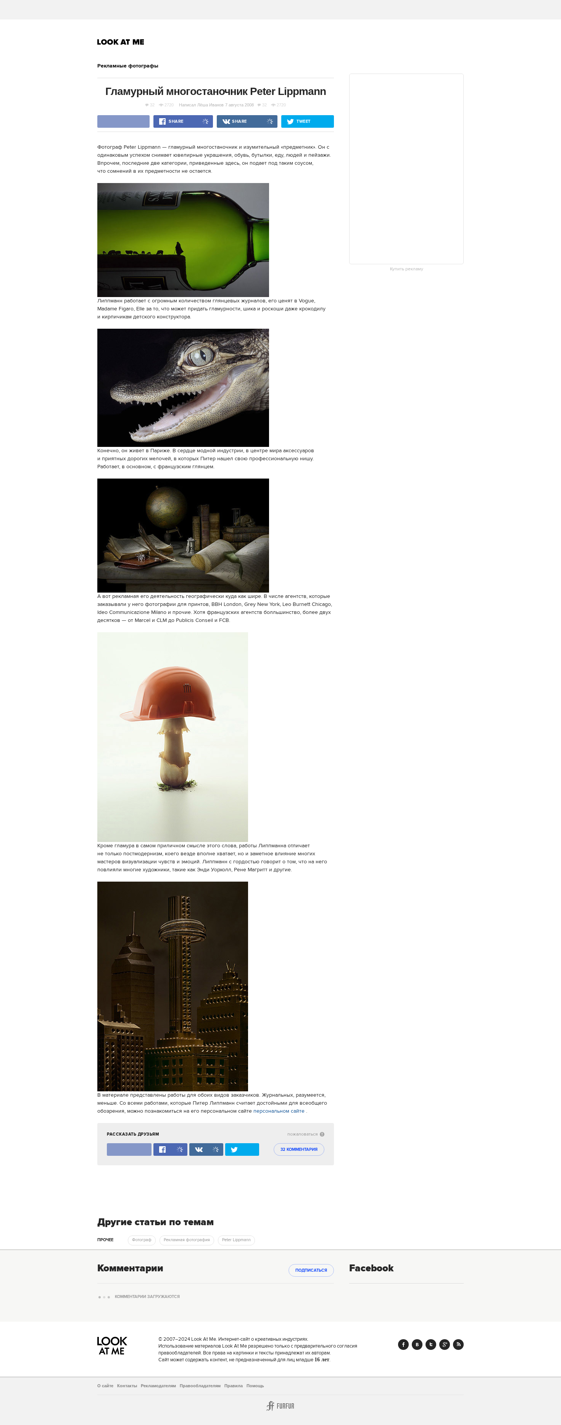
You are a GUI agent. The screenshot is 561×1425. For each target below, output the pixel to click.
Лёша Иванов (210, 105)
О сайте (105, 1385)
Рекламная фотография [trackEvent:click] (187, 1240)
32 (152, 105)
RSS (458, 1344)
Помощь (255, 1385)
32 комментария (299, 1149)
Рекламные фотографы (127, 66)
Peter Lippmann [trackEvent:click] (236, 1240)
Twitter (431, 1344)
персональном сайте (279, 1111)
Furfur (280, 1406)
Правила (233, 1385)
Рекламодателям (158, 1385)
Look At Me (120, 42)
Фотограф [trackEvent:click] (142, 1240)
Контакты (127, 1385)
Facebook (403, 1344)
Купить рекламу (406, 269)
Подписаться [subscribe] (311, 1270)
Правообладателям (200, 1385)
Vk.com (417, 1344)
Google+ (444, 1344)
